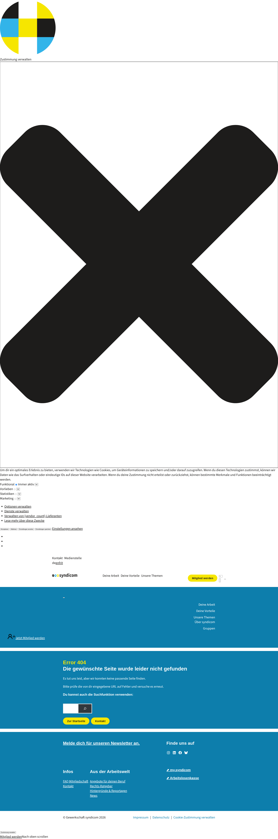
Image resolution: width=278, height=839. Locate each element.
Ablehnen (14, 529)
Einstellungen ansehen (26, 529)
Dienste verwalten (16, 511)
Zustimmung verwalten (8, 832)
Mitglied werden (11, 836)
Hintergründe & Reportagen (108, 790)
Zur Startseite (76, 721)
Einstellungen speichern (43, 529)
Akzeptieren (4, 529)
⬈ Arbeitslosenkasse (182, 778)
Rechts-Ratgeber (101, 786)
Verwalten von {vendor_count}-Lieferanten (33, 516)
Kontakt (100, 721)
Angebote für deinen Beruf (107, 781)
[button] (139, 265)
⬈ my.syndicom (178, 770)
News (93, 795)
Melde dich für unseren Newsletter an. (101, 743)
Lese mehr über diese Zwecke (24, 520)
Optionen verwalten (17, 506)
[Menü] (64, 597)
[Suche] (85, 708)
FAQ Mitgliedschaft (75, 781)
